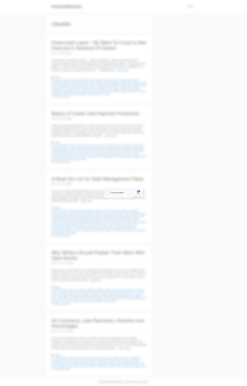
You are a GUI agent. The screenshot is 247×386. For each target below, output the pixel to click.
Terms (139, 196)
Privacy (136, 196)
